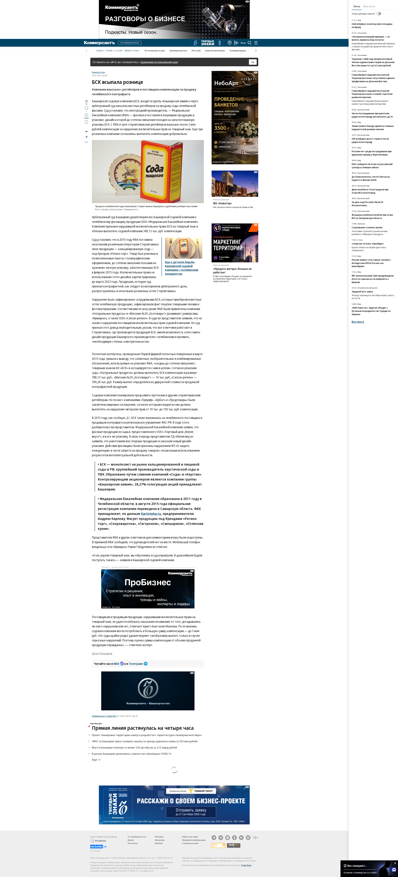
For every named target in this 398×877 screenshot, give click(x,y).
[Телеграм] (214, 837)
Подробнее (246, 865)
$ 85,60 (99, 50)
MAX (116, 664)
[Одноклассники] (234, 837)
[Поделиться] (86, 131)
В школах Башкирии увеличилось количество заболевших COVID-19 (131, 753)
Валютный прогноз (178, 50)
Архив (131, 840)
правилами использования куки (159, 62)
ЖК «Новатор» (222, 203)
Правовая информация (194, 840)
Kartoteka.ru (151, 513)
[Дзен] (227, 837)
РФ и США (196, 50)
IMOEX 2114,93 (131, 50)
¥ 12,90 (118, 50)
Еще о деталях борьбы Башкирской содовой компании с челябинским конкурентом (181, 268)
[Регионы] (229, 42)
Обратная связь (190, 836)
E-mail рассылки (190, 843)
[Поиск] (249, 42)
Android (158, 843)
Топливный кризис (237, 50)
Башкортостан (98, 72)
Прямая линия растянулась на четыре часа (143, 727)
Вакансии (159, 840)
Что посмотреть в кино (154, 50)
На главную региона (129, 42)
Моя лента (369, 6)
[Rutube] (241, 837)
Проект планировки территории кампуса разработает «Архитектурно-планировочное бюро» (147, 735)
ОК (252, 62)
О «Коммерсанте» (137, 836)
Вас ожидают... (357, 866)
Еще (94, 759)
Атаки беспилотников (215, 50)
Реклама (159, 836)
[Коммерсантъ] (99, 43)
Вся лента (358, 322)
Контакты (133, 843)
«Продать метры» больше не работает (232, 270)
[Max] (248, 837)
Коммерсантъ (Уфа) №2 (104, 716)
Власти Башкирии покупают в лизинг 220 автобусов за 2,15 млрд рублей (134, 747)
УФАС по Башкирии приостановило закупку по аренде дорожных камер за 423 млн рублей (144, 741)
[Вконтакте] (220, 837)
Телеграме (136, 664)
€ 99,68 (109, 50)
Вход (243, 42)
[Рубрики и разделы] (256, 42)
